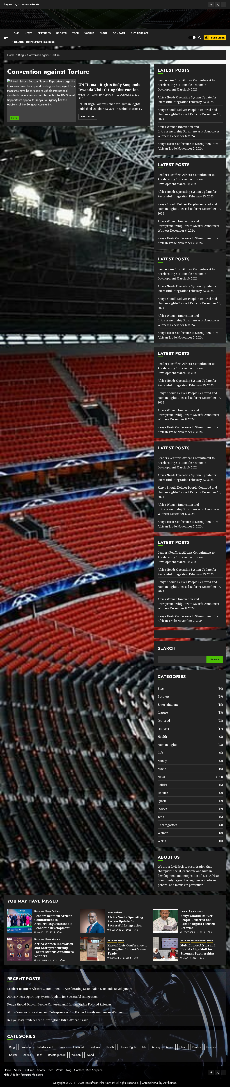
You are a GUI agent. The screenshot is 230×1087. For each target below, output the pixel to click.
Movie (162, 769)
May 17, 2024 (190, 958)
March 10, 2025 (46, 932)
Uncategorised (168, 825)
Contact (118, 33)
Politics (162, 785)
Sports (61, 33)
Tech (75, 33)
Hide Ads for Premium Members (33, 42)
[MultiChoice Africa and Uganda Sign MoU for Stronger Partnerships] (165, 949)
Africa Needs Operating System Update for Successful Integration (125, 921)
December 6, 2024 (47, 960)
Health (162, 737)
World (89, 33)
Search (167, 648)
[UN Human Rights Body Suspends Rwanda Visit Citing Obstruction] (41, 100)
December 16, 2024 (194, 932)
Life (160, 753)
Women (163, 833)
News (28, 33)
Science (163, 793)
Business (163, 696)
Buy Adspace (139, 33)
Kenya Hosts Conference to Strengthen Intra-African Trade (127, 949)
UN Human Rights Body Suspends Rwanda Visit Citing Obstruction (109, 87)
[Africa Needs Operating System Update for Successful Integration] (92, 921)
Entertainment (168, 705)
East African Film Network (97, 95)
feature (163, 712)
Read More (87, 116)
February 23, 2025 (120, 930)
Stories (162, 809)
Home (15, 33)
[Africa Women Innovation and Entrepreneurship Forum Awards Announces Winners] (19, 949)
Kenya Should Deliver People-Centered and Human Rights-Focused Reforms (187, 112)
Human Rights (167, 745)
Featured (44, 33)
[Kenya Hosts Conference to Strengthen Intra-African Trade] (92, 949)
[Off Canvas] (6, 37)
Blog (103, 33)
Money (162, 761)
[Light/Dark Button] (192, 37)
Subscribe (218, 37)
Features (163, 729)
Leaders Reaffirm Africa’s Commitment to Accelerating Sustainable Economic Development (186, 84)
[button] (199, 37)
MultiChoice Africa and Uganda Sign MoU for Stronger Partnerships (197, 949)
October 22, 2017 (129, 95)
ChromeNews (150, 1083)
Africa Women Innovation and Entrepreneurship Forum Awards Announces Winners (188, 131)
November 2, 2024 (120, 958)
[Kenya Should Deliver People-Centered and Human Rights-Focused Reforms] (165, 921)
